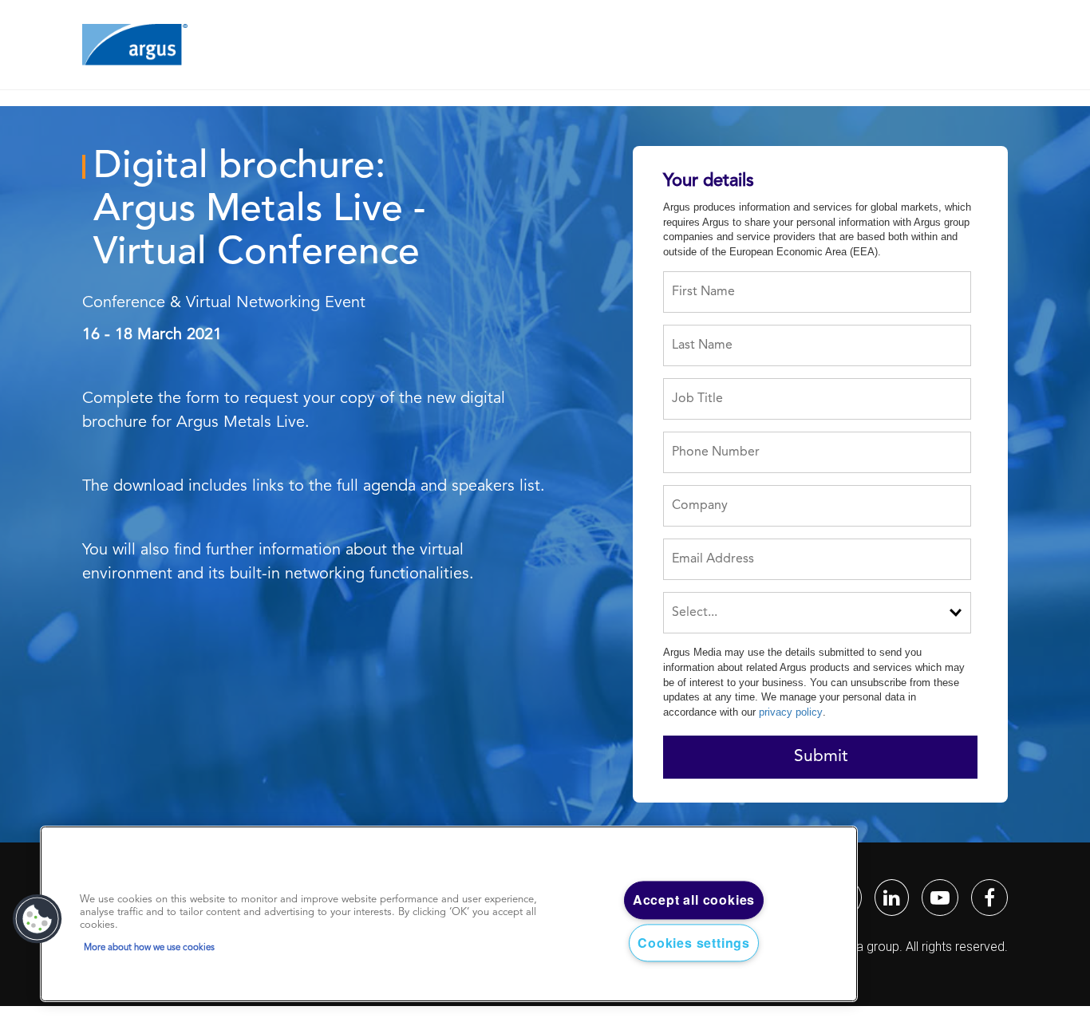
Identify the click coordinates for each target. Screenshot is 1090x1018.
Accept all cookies (694, 900)
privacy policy (791, 712)
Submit (820, 756)
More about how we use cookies (149, 948)
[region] (449, 914)
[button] (37, 919)
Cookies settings (694, 942)
